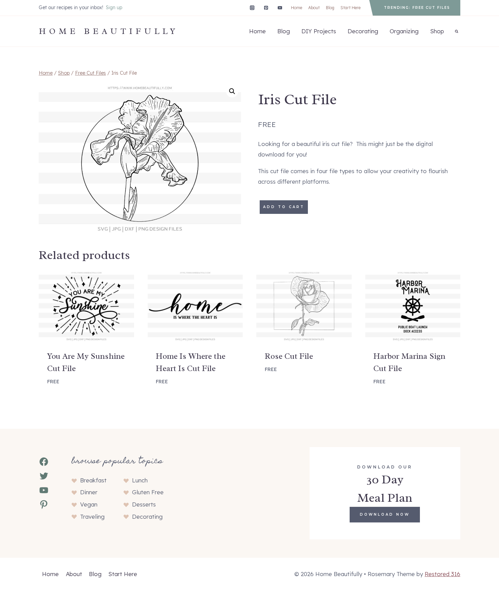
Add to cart (283, 207)
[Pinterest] (266, 7)
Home (296, 7)
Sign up (114, 7)
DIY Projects (318, 31)
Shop (437, 31)
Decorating (363, 31)
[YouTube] (279, 7)
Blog (330, 7)
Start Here (350, 7)
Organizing (404, 31)
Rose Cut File (289, 356)
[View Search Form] (456, 31)
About (314, 7)
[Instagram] (252, 7)
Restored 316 (442, 573)
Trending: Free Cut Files (417, 7)
